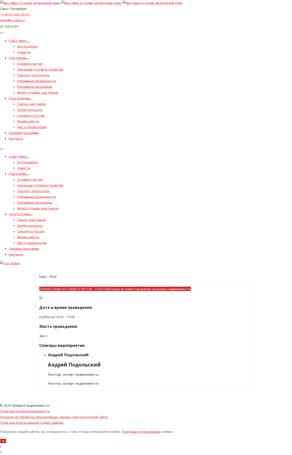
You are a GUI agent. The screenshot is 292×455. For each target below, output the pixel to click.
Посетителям (19, 98)
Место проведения (32, 127)
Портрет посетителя (33, 75)
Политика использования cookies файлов (31, 422)
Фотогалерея (27, 46)
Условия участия (29, 63)
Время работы (28, 121)
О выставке (17, 40)
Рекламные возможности (36, 81)
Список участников (31, 104)
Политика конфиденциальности (25, 411)
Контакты (16, 138)
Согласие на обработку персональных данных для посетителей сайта (54, 417)
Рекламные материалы (34, 86)
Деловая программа (24, 133)
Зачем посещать (30, 110)
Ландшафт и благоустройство (40, 69)
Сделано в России (31, 115)
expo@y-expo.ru (12, 20)
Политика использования (141, 431)
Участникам (17, 58)
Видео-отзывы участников (37, 92)
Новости (23, 52)
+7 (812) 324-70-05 (14, 14)
